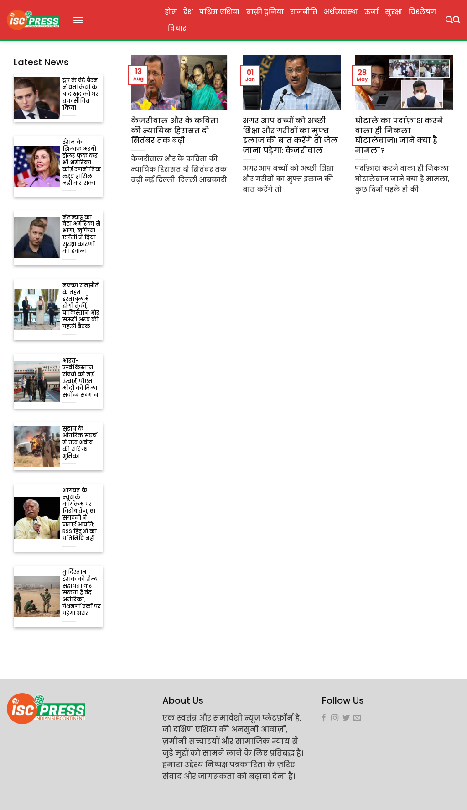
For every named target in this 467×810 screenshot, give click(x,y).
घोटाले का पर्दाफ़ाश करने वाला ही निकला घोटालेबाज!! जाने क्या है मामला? (399, 135)
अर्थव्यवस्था (341, 11)
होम (171, 11)
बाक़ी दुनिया (265, 11)
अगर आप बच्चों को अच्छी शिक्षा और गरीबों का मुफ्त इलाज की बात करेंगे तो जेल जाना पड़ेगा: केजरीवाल (290, 135)
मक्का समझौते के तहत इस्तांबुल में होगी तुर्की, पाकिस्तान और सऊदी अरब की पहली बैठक (80, 306)
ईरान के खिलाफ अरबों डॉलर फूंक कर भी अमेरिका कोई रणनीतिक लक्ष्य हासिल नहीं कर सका (81, 163)
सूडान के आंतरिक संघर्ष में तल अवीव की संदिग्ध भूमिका (79, 443)
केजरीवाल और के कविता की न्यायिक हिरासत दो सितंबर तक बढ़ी (174, 131)
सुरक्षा (393, 11)
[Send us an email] (357, 718)
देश (188, 11)
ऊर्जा (371, 11)
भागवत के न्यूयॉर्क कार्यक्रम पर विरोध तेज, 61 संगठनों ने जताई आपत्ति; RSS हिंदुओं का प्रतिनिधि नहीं (79, 514)
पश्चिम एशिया (219, 11)
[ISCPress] (33, 20)
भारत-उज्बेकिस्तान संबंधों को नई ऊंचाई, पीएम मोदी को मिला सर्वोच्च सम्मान (80, 378)
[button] (78, 20)
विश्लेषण (422, 11)
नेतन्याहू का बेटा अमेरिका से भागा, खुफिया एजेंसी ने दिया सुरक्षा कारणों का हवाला (81, 234)
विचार (177, 28)
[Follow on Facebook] (323, 718)
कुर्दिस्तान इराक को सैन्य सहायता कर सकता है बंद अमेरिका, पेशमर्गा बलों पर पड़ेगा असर (81, 593)
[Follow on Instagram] (334, 718)
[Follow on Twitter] (346, 718)
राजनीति (303, 11)
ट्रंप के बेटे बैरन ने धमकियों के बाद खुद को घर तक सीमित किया (80, 94)
